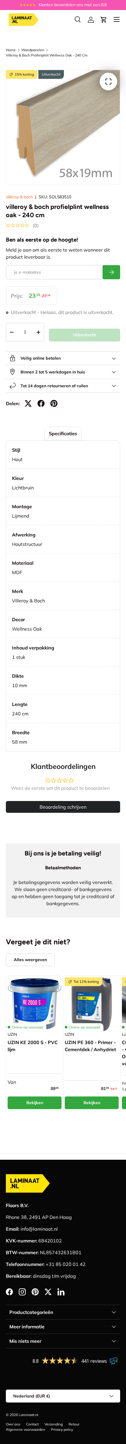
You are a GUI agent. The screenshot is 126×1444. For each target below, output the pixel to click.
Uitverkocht (84, 335)
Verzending (54, 1424)
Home (11, 50)
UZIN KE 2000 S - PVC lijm (33, 1045)
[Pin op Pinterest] (53, 403)
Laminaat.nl (28, 1415)
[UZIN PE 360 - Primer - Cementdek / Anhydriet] (92, 1004)
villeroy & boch (19, 197)
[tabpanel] (63, 596)
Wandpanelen (32, 50)
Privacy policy (62, 1429)
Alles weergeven (30, 959)
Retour (74, 1424)
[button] (103, 19)
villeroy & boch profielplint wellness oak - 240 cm (47, 55)
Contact (32, 1424)
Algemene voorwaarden (25, 1429)
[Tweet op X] (28, 403)
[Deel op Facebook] (41, 403)
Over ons (13, 1424)
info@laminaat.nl (39, 1229)
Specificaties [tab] (63, 433)
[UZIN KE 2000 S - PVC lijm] (35, 1004)
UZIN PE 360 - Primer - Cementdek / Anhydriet (90, 1045)
